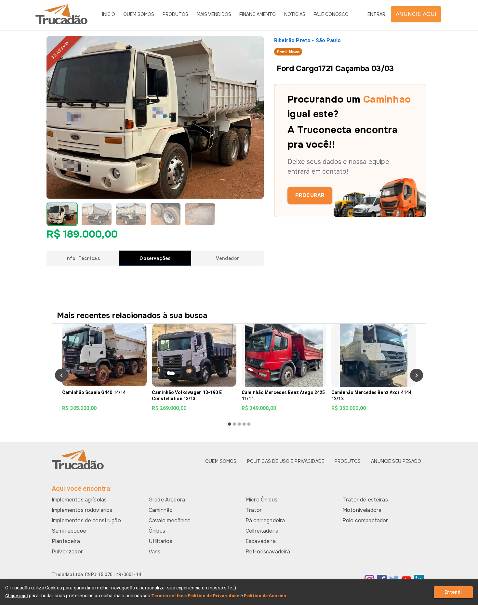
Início (108, 14)
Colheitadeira (262, 530)
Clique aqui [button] (16, 595)
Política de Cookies (265, 595)
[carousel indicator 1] (229, 424)
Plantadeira (66, 541)
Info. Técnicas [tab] (82, 258)
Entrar (376, 14)
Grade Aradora (167, 499)
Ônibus (157, 530)
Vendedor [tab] (227, 258)
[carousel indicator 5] (248, 424)
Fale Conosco (331, 14)
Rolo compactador (365, 520)
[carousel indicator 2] (234, 424)
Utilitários (160, 541)
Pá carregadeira (265, 520)
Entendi (453, 592)
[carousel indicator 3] (239, 424)
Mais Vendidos (214, 14)
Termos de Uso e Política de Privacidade (195, 595)
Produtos (175, 14)
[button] (62, 214)
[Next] (416, 375)
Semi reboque (69, 530)
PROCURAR (310, 195)
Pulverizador (67, 551)
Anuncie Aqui (416, 14)
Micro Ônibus (261, 499)
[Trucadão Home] (61, 14)
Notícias (294, 14)
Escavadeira (261, 541)
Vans (155, 551)
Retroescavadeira (268, 551)
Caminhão (161, 510)
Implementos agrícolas (79, 499)
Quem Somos (138, 14)
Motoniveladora (361, 510)
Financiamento (257, 14)
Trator (254, 510)
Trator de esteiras (365, 499)
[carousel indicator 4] (244, 424)
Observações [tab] (155, 258)
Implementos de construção (86, 520)
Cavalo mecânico (170, 520)
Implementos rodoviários (82, 510)
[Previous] (61, 375)
